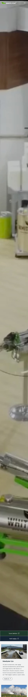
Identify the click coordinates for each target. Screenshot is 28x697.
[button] (7, 678)
